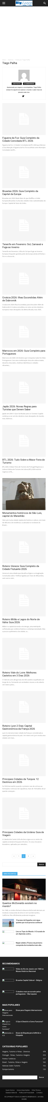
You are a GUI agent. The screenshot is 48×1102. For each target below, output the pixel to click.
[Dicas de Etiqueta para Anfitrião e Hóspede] (8, 1036)
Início (4, 60)
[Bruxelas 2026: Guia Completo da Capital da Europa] (24, 172)
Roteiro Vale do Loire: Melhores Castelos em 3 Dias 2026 (19, 674)
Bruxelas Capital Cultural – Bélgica (29, 980)
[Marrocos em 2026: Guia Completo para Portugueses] (24, 332)
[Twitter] (24, 96)
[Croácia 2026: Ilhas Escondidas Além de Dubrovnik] (24, 279)
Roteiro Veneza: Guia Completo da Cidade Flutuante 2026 (20, 567)
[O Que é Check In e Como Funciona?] (8, 1025)
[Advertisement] (24, 33)
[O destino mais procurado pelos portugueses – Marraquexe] (8, 994)
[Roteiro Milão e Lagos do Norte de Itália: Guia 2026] (24, 600)
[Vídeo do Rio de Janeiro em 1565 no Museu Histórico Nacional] (8, 972)
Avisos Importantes (23, 1090)
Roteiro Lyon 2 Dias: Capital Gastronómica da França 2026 (18, 727)
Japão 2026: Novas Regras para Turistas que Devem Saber (19, 408)
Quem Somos (10, 1090)
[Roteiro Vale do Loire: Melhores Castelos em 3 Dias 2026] (24, 654)
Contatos (39, 1093)
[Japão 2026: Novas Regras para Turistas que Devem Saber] (24, 388)
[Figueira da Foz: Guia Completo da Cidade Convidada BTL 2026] (24, 119)
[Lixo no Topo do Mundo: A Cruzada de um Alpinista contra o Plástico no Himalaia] (8, 934)
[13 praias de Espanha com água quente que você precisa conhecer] (8, 923)
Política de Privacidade (26, 1093)
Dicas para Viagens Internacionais (29, 1010)
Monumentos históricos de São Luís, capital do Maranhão (22, 514)
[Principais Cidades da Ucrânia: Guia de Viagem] (24, 813)
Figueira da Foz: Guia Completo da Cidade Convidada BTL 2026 (20, 139)
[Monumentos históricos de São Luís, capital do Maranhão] (24, 494)
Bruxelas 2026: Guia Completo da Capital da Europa (20, 193)
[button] (44, 3)
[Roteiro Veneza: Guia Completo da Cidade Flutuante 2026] (24, 547)
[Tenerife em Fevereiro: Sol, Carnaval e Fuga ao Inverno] (24, 225)
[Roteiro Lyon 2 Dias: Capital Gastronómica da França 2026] (24, 707)
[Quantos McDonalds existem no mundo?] (24, 889)
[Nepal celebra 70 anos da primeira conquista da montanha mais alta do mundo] (8, 946)
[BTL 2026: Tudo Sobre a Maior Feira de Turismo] (24, 441)
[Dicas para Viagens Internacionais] (8, 1013)
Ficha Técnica (36, 1090)
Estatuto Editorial (11, 1093)
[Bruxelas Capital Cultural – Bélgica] (8, 983)
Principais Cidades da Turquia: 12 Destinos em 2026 (20, 780)
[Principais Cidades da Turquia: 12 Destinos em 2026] (24, 760)
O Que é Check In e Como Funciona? (29, 1022)
